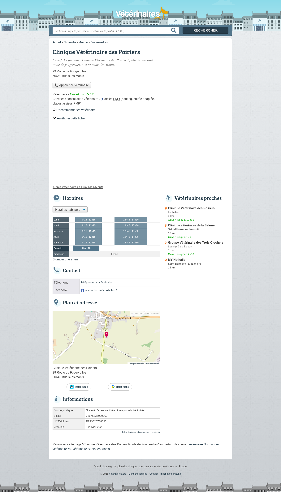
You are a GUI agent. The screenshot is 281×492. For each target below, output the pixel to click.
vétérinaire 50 (62, 449)
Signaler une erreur (66, 259)
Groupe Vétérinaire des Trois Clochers (195, 242)
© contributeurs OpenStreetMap (145, 313)
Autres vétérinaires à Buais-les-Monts (78, 187)
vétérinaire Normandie (203, 444)
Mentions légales (137, 473)
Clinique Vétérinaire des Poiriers (191, 208)
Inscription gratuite (170, 473)
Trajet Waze (81, 386)
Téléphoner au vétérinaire (96, 282)
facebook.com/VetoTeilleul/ (101, 290)
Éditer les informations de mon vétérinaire (141, 432)
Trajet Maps (122, 386)
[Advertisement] (140, 154)
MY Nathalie (176, 259)
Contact (153, 473)
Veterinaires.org (140, 13)
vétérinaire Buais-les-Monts (91, 449)
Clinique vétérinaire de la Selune (191, 225)
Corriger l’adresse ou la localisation (144, 364)
